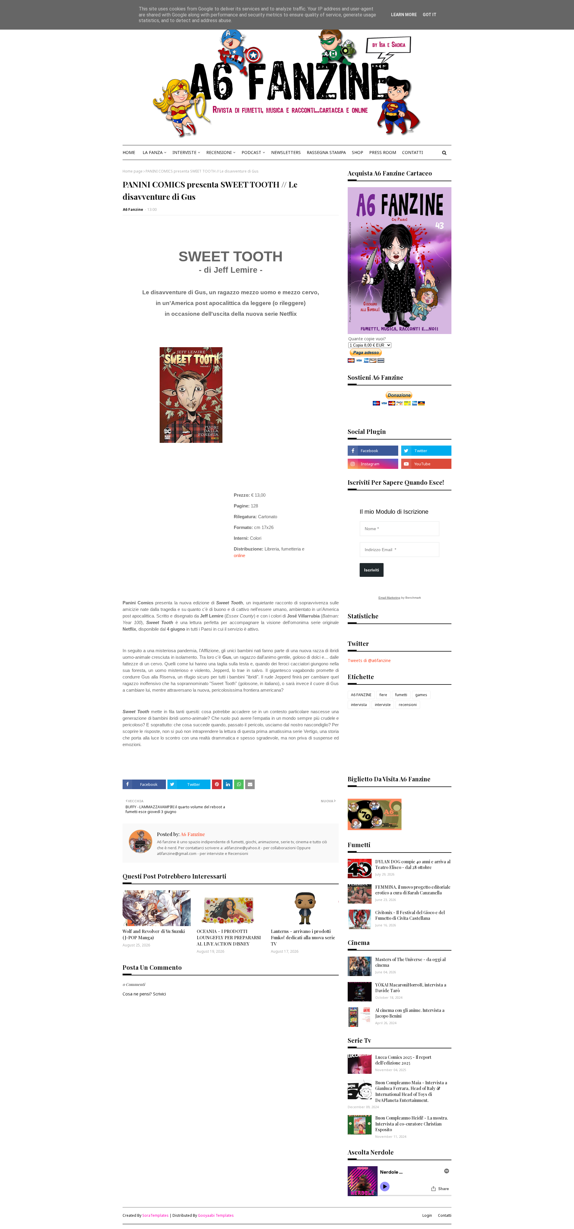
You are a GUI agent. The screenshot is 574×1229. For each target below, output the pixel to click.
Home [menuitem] (129, 152)
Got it (429, 14)
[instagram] (373, 464)
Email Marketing (389, 597)
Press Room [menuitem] (382, 152)
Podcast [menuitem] (251, 152)
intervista (359, 704)
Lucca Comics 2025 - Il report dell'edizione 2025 (403, 1060)
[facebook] (373, 451)
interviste (383, 704)
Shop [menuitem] (357, 152)
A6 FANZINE (361, 694)
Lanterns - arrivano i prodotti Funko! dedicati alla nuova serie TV (303, 937)
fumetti (401, 694)
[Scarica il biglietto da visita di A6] (375, 828)
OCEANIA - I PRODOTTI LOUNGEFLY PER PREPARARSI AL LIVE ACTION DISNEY (229, 937)
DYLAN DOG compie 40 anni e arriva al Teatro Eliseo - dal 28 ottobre (413, 864)
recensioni (408, 704)
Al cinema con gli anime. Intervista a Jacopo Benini (410, 1013)
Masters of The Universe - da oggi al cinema (410, 962)
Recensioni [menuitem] (219, 152)
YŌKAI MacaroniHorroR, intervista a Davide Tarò (410, 988)
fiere (383, 694)
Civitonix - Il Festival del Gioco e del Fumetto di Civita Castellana (410, 915)
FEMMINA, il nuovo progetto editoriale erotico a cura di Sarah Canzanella (413, 890)
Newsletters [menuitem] (286, 152)
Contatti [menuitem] (412, 152)
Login (427, 1215)
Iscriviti (371, 570)
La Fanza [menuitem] (153, 152)
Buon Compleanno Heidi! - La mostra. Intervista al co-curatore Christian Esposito (411, 1123)
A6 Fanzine (133, 209)
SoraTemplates (155, 1215)
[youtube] (426, 464)
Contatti (444, 1215)
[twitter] (426, 451)
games (421, 694)
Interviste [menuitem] (184, 152)
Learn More (404, 14)
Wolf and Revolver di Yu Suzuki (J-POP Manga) (154, 934)
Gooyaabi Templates (216, 1215)
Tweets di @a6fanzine (369, 660)
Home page (133, 171)
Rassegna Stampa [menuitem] (326, 152)
